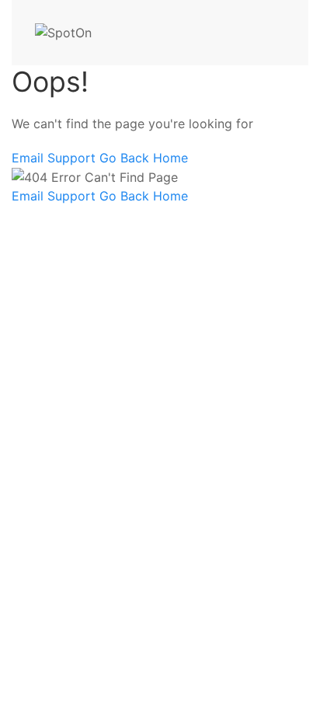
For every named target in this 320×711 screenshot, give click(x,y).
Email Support (55, 158)
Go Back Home (143, 158)
